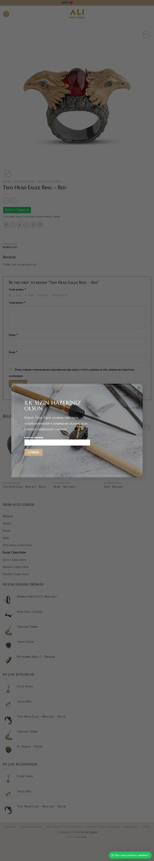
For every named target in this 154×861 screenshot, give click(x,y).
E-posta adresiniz (33, 437)
